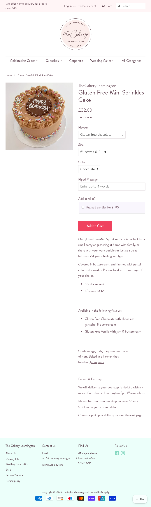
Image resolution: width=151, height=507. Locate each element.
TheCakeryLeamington (75, 492)
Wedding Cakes (101, 60)
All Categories (131, 60)
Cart (109, 6)
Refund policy (13, 481)
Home (9, 75)
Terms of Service (14, 475)
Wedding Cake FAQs (17, 464)
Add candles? (87, 198)
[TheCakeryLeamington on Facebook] (117, 454)
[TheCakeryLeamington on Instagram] (123, 454)
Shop (8, 470)
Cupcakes (52, 60)
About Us (11, 453)
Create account (87, 6)
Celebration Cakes (23, 60)
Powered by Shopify (98, 492)
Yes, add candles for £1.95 (102, 207)
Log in (68, 6)
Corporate (76, 60)
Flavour (83, 127)
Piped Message (88, 179)
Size (81, 144)
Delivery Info (12, 459)
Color (82, 161)
